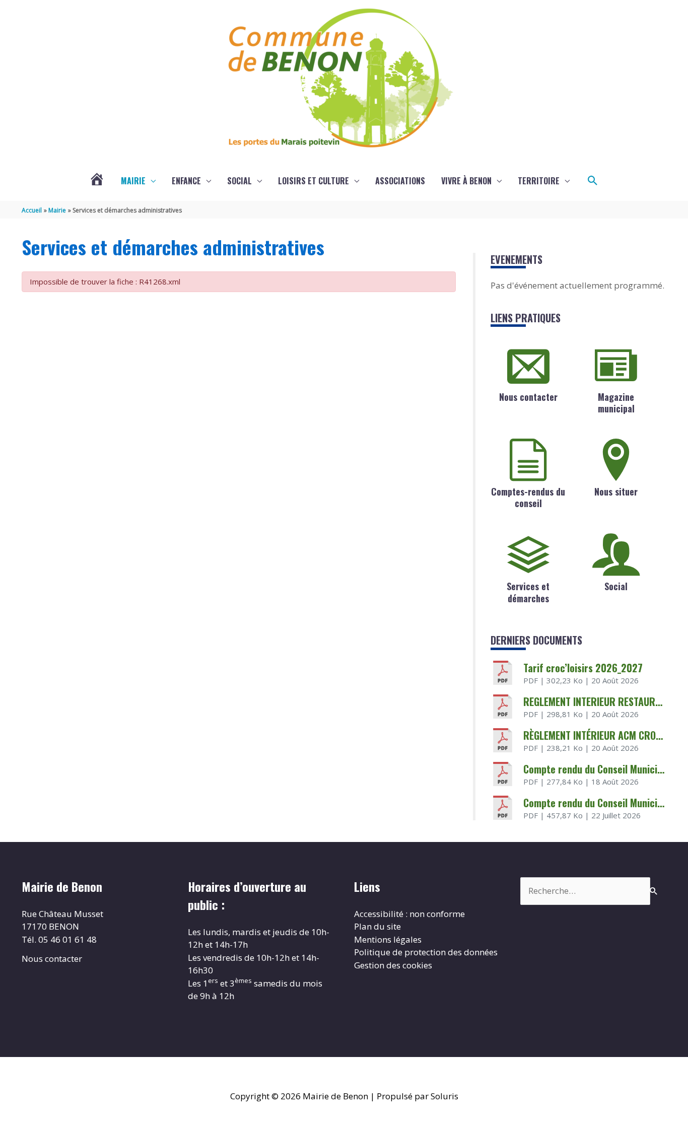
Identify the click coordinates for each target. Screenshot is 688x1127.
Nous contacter (528, 396)
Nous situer (616, 491)
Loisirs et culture (313, 181)
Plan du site (377, 926)
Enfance (186, 181)
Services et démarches (528, 592)
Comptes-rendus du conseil (528, 497)
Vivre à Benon (466, 181)
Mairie (133, 181)
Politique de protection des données (426, 952)
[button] (592, 180)
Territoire (539, 181)
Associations (400, 181)
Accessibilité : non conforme (409, 914)
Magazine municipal (616, 402)
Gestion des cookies (393, 965)
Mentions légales (388, 939)
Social (239, 181)
